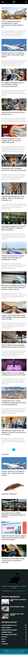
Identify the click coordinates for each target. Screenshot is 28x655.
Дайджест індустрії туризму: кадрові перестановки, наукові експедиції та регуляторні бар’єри (13, 537)
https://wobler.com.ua (14, 650)
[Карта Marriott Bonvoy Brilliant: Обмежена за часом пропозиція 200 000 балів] (14, 505)
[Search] (26, 2)
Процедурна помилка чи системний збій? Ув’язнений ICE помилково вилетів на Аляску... (13, 228)
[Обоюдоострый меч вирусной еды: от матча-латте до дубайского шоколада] (14, 551)
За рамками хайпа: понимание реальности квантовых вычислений (13, 169)
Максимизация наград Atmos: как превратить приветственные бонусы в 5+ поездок (13, 432)
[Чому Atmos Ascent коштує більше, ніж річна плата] (14, 104)
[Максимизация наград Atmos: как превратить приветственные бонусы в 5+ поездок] (14, 422)
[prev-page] (7, 449)
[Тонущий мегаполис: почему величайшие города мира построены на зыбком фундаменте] (14, 393)
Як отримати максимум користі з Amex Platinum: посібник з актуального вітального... (12, 84)
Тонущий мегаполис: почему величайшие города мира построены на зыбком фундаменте (13, 402)
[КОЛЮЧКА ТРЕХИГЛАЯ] (14, 486)
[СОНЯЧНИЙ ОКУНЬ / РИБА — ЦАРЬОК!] (5, 615)
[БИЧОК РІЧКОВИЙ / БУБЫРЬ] (5, 608)
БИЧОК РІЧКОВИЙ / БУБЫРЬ (17, 606)
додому (3, 5)
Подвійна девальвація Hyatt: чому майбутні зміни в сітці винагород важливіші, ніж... (12, 198)
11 (10, 449)
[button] (2, 2)
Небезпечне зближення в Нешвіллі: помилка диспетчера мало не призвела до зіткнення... (13, 257)
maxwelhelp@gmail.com (19, 591)
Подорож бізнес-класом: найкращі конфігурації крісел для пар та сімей (13, 374)
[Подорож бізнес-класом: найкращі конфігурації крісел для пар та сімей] (14, 365)
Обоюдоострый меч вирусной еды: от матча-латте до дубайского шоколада (13, 560)
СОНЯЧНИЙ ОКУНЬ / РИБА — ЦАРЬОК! (17, 614)
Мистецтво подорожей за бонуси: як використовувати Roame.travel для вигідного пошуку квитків (13, 287)
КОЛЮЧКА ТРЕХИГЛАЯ (9, 494)
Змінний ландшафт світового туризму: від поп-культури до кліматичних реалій (11, 140)
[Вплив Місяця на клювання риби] (5, 601)
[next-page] (20, 449)
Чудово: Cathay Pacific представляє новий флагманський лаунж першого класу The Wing (13, 317)
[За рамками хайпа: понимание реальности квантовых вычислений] (14, 160)
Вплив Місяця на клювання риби (18, 600)
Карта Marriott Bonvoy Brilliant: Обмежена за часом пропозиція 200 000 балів (13, 515)
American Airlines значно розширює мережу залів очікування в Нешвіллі (13, 346)
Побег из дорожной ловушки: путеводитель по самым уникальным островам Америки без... (12, 24)
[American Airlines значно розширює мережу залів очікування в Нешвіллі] (14, 337)
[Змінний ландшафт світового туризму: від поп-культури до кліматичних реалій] (14, 131)
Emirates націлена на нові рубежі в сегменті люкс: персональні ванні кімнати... (12, 55)
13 (17, 449)
